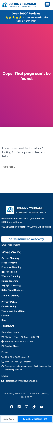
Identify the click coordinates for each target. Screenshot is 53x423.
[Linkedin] (19, 406)
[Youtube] (41, 406)
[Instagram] (26, 406)
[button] (9, 419)
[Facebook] (11, 406)
